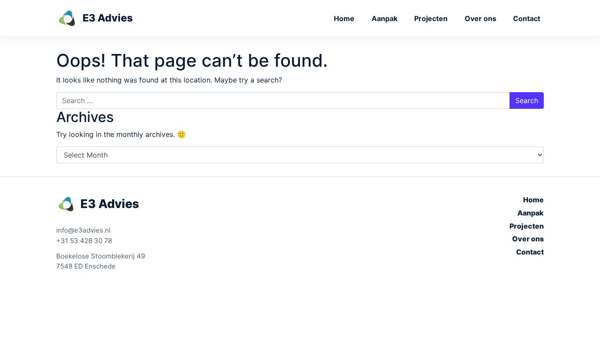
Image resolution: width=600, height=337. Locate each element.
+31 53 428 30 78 (84, 241)
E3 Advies (109, 204)
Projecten (431, 18)
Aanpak (385, 18)
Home (344, 18)
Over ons (480, 18)
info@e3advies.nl (83, 230)
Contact (526, 18)
